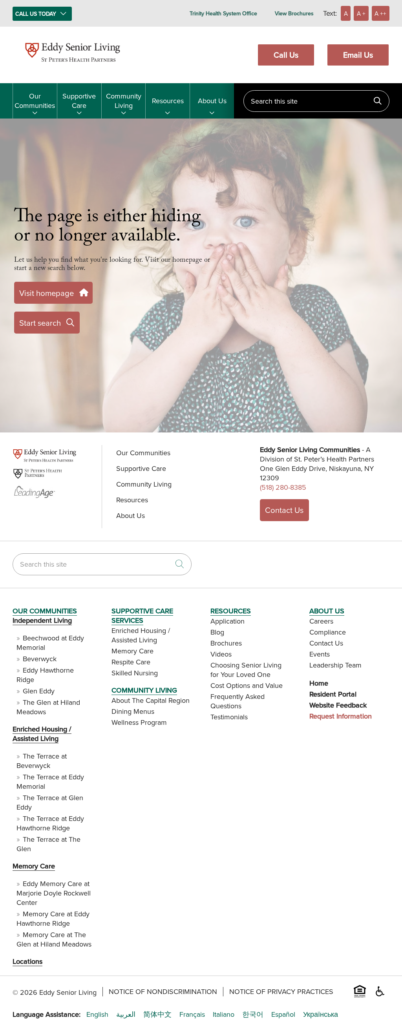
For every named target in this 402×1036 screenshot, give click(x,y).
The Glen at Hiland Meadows (48, 707)
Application (227, 621)
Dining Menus (132, 711)
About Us (212, 101)
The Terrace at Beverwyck (41, 760)
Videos (221, 654)
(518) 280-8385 (283, 487)
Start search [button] (40, 322)
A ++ (380, 13)
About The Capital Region (150, 700)
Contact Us (284, 510)
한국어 (252, 1014)
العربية (125, 1014)
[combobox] (316, 101)
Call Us (286, 54)
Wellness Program (139, 722)
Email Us (358, 54)
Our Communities (35, 100)
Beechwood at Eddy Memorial (50, 642)
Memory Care (34, 866)
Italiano (223, 1014)
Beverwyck (40, 659)
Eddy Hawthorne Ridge (45, 674)
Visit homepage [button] (46, 293)
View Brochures (294, 13)
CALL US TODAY (35, 14)
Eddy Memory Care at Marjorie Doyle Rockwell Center (53, 893)
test (18, 460)
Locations (27, 961)
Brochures (226, 643)
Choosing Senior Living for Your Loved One (245, 669)
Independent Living (42, 620)
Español (283, 1014)
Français (192, 1014)
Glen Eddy (39, 691)
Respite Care (130, 662)
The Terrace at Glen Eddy (49, 802)
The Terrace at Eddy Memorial (50, 781)
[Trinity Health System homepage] (73, 65)
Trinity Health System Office (223, 13)
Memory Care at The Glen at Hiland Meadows (53, 939)
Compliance (327, 632)
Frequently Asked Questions (237, 701)
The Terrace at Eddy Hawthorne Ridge (50, 823)
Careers (321, 621)
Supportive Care (79, 100)
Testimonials (229, 717)
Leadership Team (335, 665)
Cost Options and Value (246, 685)
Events (319, 654)
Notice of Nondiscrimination (163, 991)
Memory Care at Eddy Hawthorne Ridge (53, 918)
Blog (217, 632)
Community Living (123, 100)
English (97, 1014)
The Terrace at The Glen (48, 844)
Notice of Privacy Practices (281, 991)
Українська (320, 1014)
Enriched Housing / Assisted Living (42, 733)
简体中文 (157, 1014)
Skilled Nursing (134, 673)
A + (361, 13)
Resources (168, 101)
